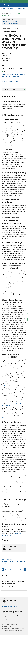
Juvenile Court (16, 13)
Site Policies (17, 616)
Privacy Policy (6, 616)
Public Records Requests (10, 620)
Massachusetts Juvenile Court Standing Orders (13, 8)
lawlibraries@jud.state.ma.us (10, 81)
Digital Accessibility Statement (12, 612)
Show (5, 15)
